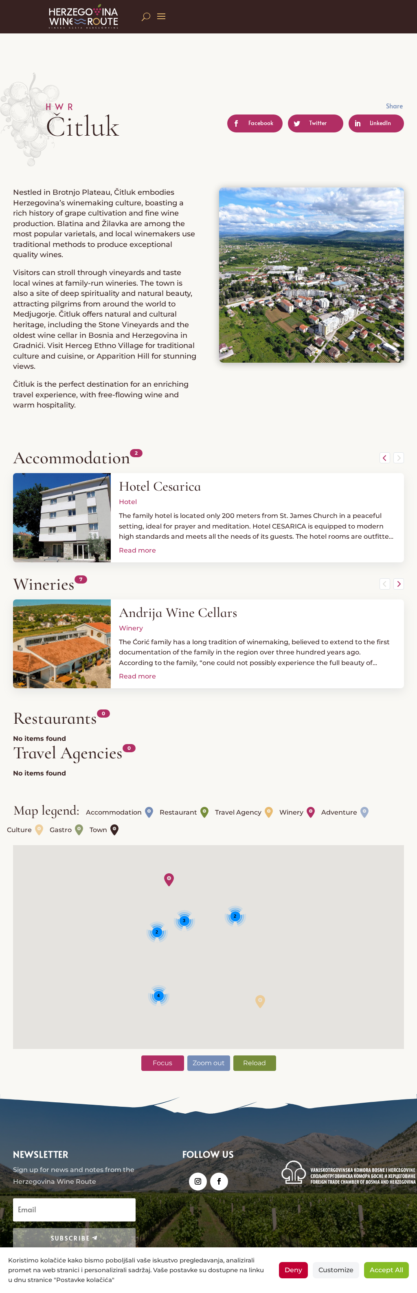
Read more (137, 550)
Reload (254, 1063)
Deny (293, 1270)
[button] (169, 880)
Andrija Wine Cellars (178, 612)
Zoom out (209, 1063)
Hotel (128, 502)
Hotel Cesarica (160, 486)
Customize (335, 1270)
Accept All (386, 1270)
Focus (162, 1063)
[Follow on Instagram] (198, 1182)
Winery (131, 628)
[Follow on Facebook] (219, 1182)
